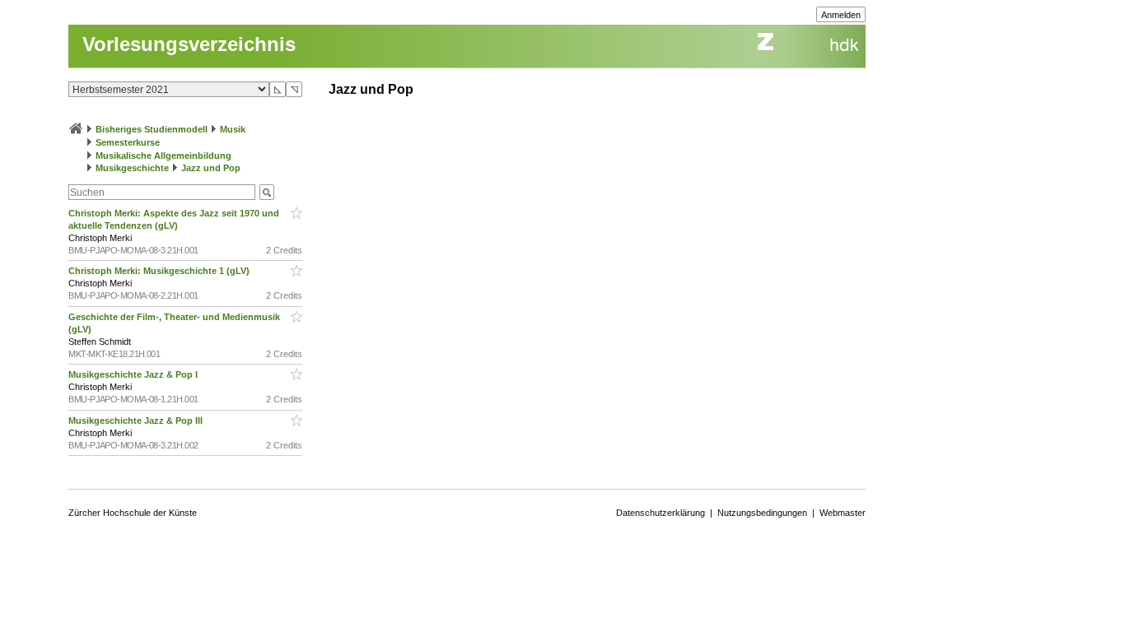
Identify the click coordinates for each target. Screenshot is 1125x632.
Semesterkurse (128, 142)
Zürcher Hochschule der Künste (132, 513)
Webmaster (842, 513)
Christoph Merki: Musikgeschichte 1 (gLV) (160, 271)
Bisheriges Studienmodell (152, 129)
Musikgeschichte (132, 168)
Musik (232, 129)
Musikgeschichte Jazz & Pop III (136, 420)
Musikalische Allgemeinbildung (163, 155)
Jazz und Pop (210, 168)
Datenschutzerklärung (660, 513)
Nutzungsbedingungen (762, 513)
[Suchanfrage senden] (266, 192)
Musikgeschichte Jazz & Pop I (134, 374)
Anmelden (841, 15)
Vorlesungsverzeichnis (189, 44)
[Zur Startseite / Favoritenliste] (75, 129)
